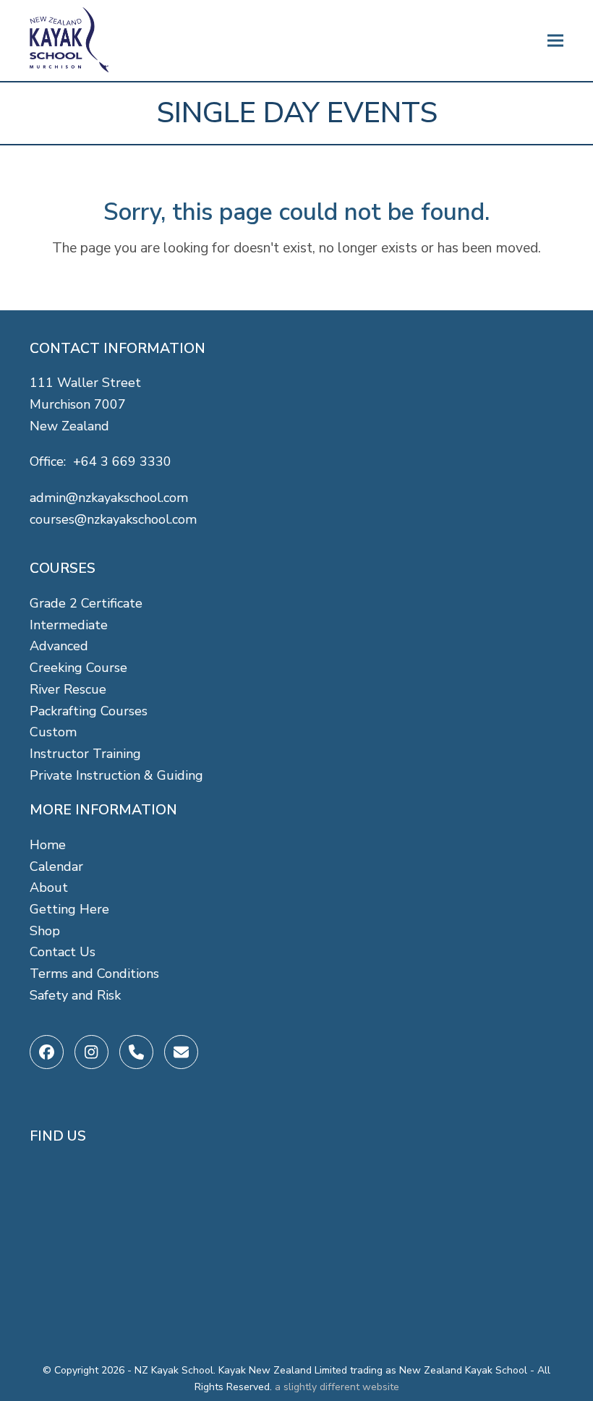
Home (48, 844)
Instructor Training (85, 753)
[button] (555, 41)
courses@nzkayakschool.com (113, 519)
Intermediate (69, 625)
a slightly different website (337, 1387)
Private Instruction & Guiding (116, 775)
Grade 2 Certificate (86, 603)
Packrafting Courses (89, 711)
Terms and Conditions (94, 973)
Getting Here (69, 909)
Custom (53, 732)
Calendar (56, 866)
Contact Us (62, 952)
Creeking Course (78, 667)
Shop (45, 931)
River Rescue (68, 689)
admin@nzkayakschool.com (109, 497)
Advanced (59, 646)
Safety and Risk (75, 995)
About (49, 887)
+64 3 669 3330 (122, 461)
